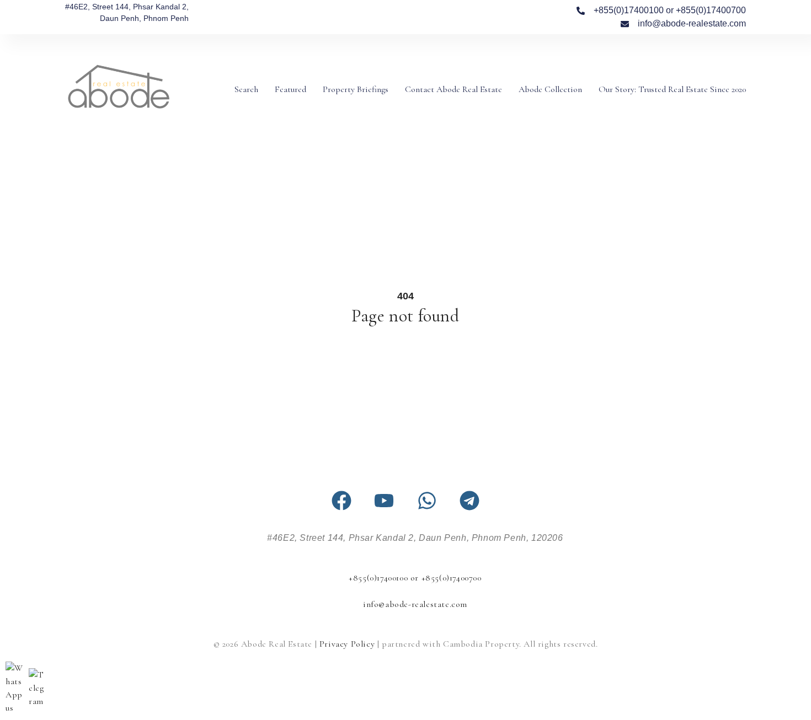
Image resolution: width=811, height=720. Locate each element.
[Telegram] (469, 500)
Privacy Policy (347, 643)
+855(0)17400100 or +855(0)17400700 (415, 577)
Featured (290, 89)
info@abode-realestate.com (415, 604)
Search (246, 89)
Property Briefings (355, 89)
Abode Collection (550, 89)
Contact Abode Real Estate (453, 89)
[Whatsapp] (427, 500)
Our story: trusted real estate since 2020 (672, 89)
